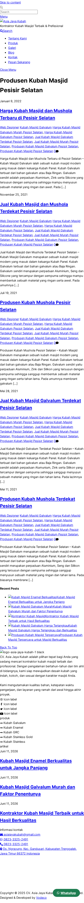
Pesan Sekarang (19, 62)
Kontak (13, 57)
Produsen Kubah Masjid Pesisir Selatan (26, 151)
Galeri (12, 47)
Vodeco (41, 897)
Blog (11, 52)
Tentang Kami (17, 38)
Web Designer (9, 127)
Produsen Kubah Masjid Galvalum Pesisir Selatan (45, 146)
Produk (13, 43)
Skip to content (10, 2)
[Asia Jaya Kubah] (13, 21)
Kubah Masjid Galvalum (36, 127)
